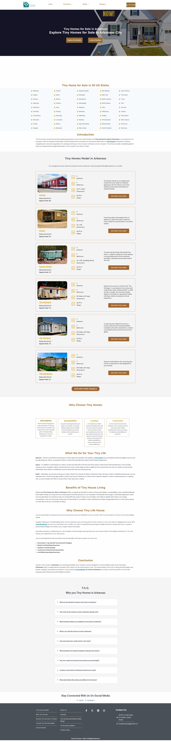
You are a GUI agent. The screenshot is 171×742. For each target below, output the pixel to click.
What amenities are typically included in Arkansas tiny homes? (80, 651)
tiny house (111, 141)
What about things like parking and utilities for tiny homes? (78, 680)
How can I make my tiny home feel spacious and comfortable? (79, 660)
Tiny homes (67, 4)
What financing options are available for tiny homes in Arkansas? (80, 621)
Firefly (42, 231)
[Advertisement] (85, 69)
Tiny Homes (80, 570)
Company (102, 4)
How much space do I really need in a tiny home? (75, 641)
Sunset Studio (45, 266)
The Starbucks (45, 374)
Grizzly (42, 195)
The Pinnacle (45, 338)
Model (85, 4)
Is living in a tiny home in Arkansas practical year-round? (78, 670)
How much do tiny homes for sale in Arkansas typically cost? (79, 612)
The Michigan (45, 302)
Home (50, 4)
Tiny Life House (41, 524)
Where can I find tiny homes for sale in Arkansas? (75, 631)
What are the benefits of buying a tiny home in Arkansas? (78, 602)
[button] (67, 4)
